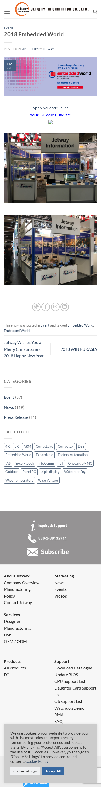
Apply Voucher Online (50, 108)
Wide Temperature (19, 480)
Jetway (48, 49)
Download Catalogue (73, 667)
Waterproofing (75, 472)
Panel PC (29, 472)
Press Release (16, 417)
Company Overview (21, 582)
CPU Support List (69, 681)
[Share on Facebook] (45, 307)
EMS (8, 634)
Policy (9, 595)
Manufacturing (17, 589)
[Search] (95, 11)
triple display (50, 472)
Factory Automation (73, 455)
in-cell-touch (24, 463)
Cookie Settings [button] (25, 771)
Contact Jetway (18, 602)
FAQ (58, 721)
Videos (60, 595)
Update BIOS (66, 674)
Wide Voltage (48, 480)
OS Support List (68, 701)
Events (60, 589)
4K (7, 446)
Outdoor (11, 472)
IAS (8, 463)
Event (9, 397)
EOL (8, 674)
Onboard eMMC (80, 463)
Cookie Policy (36, 761)
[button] (7, 11)
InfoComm (46, 463)
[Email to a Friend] (55, 307)
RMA (59, 714)
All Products (15, 667)
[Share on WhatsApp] (36, 307)
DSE (81, 446)
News (9, 407)
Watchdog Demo (69, 707)
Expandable (44, 455)
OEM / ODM (15, 641)
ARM (27, 446)
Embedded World (18, 455)
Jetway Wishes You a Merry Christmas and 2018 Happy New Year (24, 349)
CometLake (44, 446)
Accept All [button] (53, 771)
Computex (65, 446)
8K (17, 446)
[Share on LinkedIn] (64, 307)
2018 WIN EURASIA (79, 349)
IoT (61, 463)
